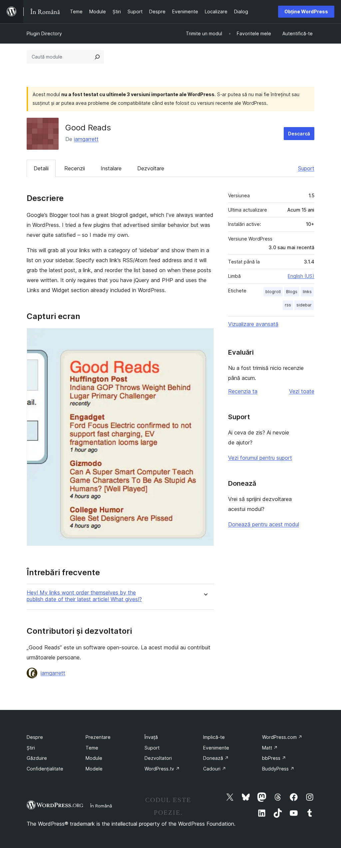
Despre (35, 737)
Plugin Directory (44, 33)
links (307, 291)
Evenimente (216, 748)
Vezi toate (301, 391)
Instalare (111, 168)
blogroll (273, 291)
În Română (101, 805)
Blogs (291, 291)
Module (94, 758)
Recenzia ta (242, 391)
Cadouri (214, 768)
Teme (92, 748)
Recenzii (74, 168)
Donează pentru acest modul (263, 524)
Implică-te (214, 737)
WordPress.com (282, 737)
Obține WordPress (306, 11)
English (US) (301, 276)
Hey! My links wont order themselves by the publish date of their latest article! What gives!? (84, 596)
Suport (306, 168)
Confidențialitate (45, 768)
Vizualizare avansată (253, 324)
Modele (94, 768)
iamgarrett (86, 139)
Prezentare (98, 737)
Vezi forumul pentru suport (260, 457)
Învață (151, 737)
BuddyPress (278, 768)
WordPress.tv (162, 768)
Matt (270, 748)
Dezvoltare (150, 168)
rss (288, 304)
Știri (31, 748)
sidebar (304, 304)
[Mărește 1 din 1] (204, 337)
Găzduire (37, 758)
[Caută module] (97, 57)
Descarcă (299, 133)
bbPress (274, 758)
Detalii (41, 168)
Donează (216, 758)
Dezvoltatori (158, 758)
